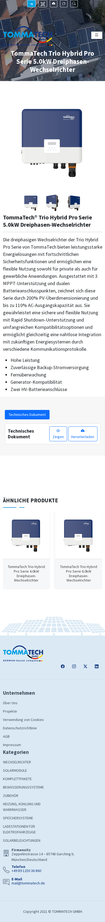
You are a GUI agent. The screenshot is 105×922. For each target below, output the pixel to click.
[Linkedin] (96, 666)
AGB (6, 736)
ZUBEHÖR (10, 795)
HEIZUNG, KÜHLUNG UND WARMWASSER (22, 806)
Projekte (10, 711)
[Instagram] (74, 666)
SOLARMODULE (15, 770)
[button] (74, 3)
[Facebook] (62, 666)
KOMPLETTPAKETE (17, 778)
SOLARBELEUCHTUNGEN (21, 840)
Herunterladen (82, 436)
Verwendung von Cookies (23, 719)
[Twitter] (85, 666)
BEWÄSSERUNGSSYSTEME (23, 787)
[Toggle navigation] (96, 35)
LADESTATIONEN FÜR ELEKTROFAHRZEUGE (19, 829)
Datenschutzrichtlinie (20, 728)
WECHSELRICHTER (17, 762)
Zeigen (58, 436)
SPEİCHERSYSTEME (18, 818)
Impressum (12, 744)
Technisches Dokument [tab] (27, 414)
